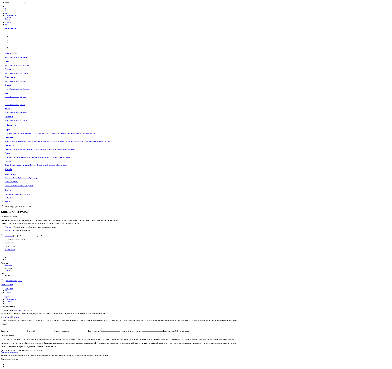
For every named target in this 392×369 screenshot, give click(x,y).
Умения (7, 57)
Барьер (7, 165)
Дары (7, 129)
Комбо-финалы (11, 182)
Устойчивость (74, 133)
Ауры (7, 153)
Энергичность (90, 133)
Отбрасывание (10, 149)
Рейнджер (9, 69)
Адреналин (25, 65)
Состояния (9, 137)
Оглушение (71, 149)
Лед (19, 178)
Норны (15, 194)
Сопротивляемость (54, 133)
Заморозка (29, 141)
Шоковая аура (30, 157)
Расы (8, 190)
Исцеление (33, 165)
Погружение (62, 149)
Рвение (11, 133)
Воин (7, 61)
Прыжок (12, 186)
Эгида (7, 133)
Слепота (18, 141)
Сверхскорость (52, 165)
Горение (23, 141)
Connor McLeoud (19, 310)
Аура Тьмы (66, 157)
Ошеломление (20, 149)
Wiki (6, 24)
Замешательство (39, 141)
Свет (22, 178)
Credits (7, 296)
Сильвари (26, 194)
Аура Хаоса (58, 157)
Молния (26, 178)
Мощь (21, 133)
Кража (23, 97)
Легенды (24, 120)
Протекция (27, 133)
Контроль (9, 145)
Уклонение (26, 165)
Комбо (8, 169)
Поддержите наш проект (9, 352)
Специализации (15, 57)
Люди (7, 194)
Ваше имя (4, 331)
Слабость (109, 141)
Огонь (15, 178)
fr (5, 10)
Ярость (16, 133)
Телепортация (62, 165)
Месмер (8, 109)
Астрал (10, 178)
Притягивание (53, 149)
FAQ (6, 13)
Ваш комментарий (94, 331)
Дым (33, 178)
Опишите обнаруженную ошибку (132, 331)
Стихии (24, 57)
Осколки (24, 113)
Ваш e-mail (31, 331)
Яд (30, 178)
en (5, 6)
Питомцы (24, 73)
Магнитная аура (40, 157)
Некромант (10, 77)
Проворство (35, 133)
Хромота (48, 141)
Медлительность (80, 141)
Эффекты (10, 125)
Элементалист (11, 53)
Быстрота (82, 133)
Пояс (23, 105)
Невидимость (42, 165)
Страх (53, 141)
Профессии (11, 28)
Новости (8, 22)
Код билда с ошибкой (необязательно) (176, 331)
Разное (8, 161)
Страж (8, 85)
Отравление (70, 141)
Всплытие (28, 149)
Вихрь (31, 186)
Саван (23, 81)
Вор (6, 93)
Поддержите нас (10, 15)
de (5, 8)
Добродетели (25, 89)
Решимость (65, 133)
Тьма (6, 178)
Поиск (7, 303)
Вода (36, 178)
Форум (7, 19)
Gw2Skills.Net (5, 201)
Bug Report (8, 17)
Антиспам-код (13, 359)
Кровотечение (10, 141)
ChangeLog (9, 301)
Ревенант (9, 117)
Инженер (9, 101)
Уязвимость (102, 141)
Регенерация (43, 133)
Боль (96, 141)
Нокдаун (45, 149)
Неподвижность (60, 141)
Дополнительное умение (13, 281)
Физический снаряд (22, 186)
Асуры (20, 194)
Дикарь (7, 270)
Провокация (90, 141)
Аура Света (50, 157)
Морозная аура (20, 157)
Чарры (11, 194)
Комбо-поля (10, 174)
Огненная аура (10, 157)
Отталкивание (37, 149)
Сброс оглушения (16, 165)
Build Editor (9, 198)
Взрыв (7, 186)
